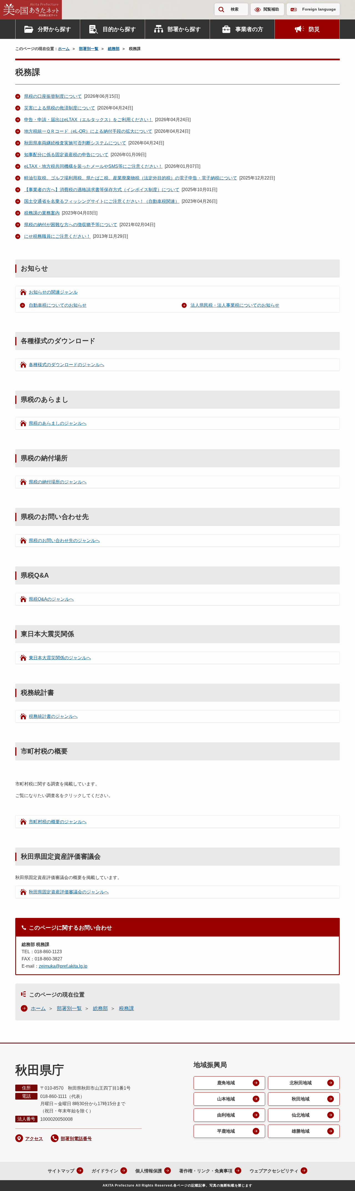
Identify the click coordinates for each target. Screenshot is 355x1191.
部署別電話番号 (76, 1138)
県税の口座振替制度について (53, 96)
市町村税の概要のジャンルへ (58, 821)
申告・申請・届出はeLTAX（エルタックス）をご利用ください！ (88, 119)
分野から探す (54, 29)
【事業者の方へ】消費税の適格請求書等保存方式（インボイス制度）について (101, 189)
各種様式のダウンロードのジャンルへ (66, 364)
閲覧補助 (271, 9)
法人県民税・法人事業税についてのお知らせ (235, 305)
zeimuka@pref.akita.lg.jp (63, 966)
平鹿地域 (226, 1131)
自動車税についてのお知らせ (58, 305)
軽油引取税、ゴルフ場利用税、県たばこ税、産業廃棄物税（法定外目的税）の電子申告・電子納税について (130, 178)
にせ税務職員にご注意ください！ (57, 236)
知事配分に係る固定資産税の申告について (66, 154)
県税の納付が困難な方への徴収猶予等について (70, 224)
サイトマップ (61, 1170)
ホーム (64, 48)
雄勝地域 (301, 1131)
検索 (235, 9)
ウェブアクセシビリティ (274, 1170)
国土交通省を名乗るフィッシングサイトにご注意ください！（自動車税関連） (101, 201)
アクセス (34, 1138)
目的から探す (119, 29)
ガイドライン (105, 1170)
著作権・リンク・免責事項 (205, 1170)
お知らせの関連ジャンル (53, 292)
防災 (314, 29)
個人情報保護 (148, 1170)
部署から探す (184, 29)
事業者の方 (249, 29)
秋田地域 (301, 1099)
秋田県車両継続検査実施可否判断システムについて (75, 143)
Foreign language (319, 9)
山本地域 (226, 1099)
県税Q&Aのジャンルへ (51, 599)
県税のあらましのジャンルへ (58, 423)
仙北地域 (301, 1115)
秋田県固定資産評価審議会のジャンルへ (69, 892)
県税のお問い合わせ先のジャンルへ (64, 540)
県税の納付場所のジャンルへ (58, 482)
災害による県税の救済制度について (59, 108)
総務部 (114, 48)
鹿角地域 (226, 1082)
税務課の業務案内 (42, 213)
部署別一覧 (88, 48)
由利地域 (226, 1115)
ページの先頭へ (339, 1179)
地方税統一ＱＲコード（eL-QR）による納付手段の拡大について (88, 131)
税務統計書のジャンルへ (53, 716)
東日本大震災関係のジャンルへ (60, 657)
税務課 (126, 1008)
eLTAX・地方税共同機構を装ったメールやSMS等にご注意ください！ (93, 166)
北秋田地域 (301, 1082)
